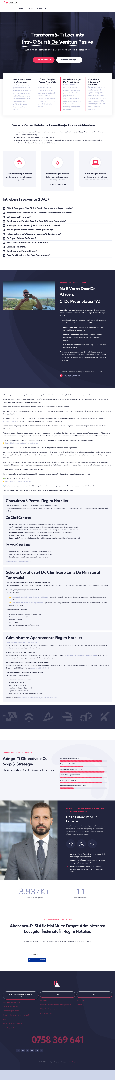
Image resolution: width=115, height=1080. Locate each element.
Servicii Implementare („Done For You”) (16, 1015)
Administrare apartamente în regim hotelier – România (37, 698)
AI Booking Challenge (10, 1028)
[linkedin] (37, 1050)
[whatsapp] (41, 1050)
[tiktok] (27, 1050)
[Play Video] (29, 296)
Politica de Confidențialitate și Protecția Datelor (55, 1004)
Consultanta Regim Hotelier (12, 1002)
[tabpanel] (84, 336)
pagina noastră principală (39, 668)
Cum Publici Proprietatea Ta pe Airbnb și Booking (21, 443)
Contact (79, 1004)
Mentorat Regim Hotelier (11, 1011)
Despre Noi (80, 1000)
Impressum (43, 1000)
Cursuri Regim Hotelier (10, 1006)
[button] (57, 208)
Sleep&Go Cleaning (9, 421)
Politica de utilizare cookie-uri (49, 1009)
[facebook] (18, 1050)
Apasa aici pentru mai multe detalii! (18, 561)
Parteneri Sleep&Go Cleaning (12, 1023)
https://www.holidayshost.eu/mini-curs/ (18, 481)
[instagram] (23, 1050)
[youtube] (32, 1050)
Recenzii (5, 1019)
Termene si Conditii (46, 1013)
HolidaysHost (73, 1062)
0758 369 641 (58, 1039)
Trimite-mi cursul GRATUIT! (37, 960)
